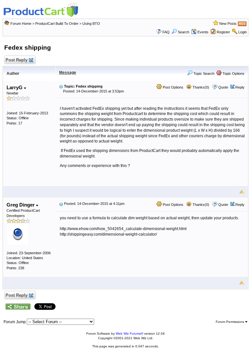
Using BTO (91, 23)
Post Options (172, 87)
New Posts (228, 23)
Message (67, 72)
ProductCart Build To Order (56, 23)
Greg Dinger (21, 205)
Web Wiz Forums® (129, 333)
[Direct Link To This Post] (61, 86)
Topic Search (203, 73)
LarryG (15, 87)
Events (203, 32)
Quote (223, 87)
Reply (239, 87)
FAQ (166, 32)
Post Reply (16, 60)
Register (223, 32)
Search (183, 32)
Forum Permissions (230, 322)
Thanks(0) (200, 87)
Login (242, 32)
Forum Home (20, 23)
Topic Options (233, 73)
